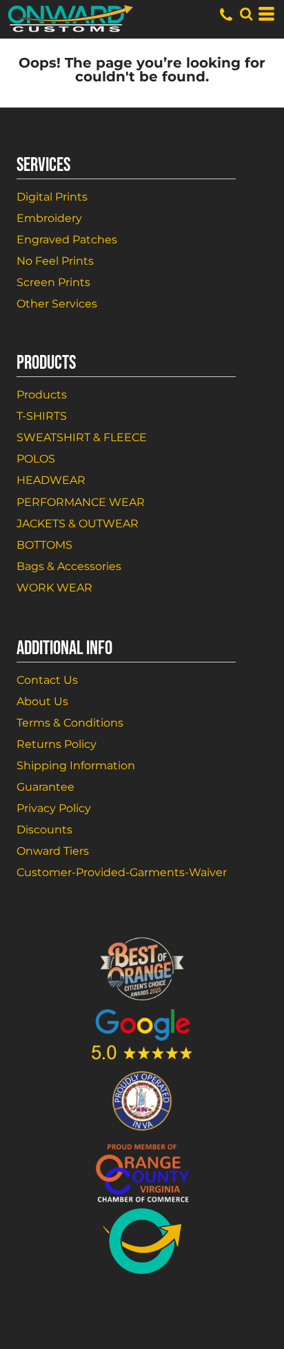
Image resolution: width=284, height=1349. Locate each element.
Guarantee (45, 786)
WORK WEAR (54, 587)
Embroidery (49, 218)
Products (42, 394)
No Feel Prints (55, 260)
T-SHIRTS (42, 416)
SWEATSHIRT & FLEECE (82, 437)
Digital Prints (52, 196)
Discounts (44, 829)
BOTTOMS (44, 544)
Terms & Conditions (70, 722)
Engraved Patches (67, 239)
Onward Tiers (53, 851)
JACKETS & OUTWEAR (78, 523)
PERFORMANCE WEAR (81, 502)
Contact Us (47, 680)
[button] (246, 14)
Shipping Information (76, 765)
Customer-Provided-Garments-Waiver (122, 872)
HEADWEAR (51, 480)
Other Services (57, 303)
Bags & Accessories (69, 566)
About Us (42, 701)
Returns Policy (57, 744)
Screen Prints (53, 282)
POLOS (36, 458)
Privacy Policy (54, 808)
